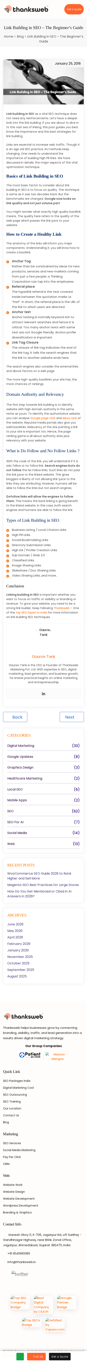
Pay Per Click (12, 1157)
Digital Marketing (20, 746)
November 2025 (20, 956)
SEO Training (12, 1101)
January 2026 (18, 950)
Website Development (19, 1198)
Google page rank (42, 418)
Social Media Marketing (19, 1150)
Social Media (17, 833)
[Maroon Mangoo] (57, 1056)
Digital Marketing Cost (18, 1087)
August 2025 (17, 976)
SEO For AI (15, 822)
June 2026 (15, 924)
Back (16, 717)
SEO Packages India (16, 1080)
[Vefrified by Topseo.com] (55, 1325)
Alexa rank (70, 418)
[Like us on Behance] (51, 1274)
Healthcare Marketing (24, 778)
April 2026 (15, 937)
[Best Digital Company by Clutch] (43, 1305)
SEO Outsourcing (15, 1094)
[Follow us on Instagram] (34, 1274)
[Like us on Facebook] (5, 1274)
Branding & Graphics (17, 1212)
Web (11, 844)
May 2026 (14, 930)
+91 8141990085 (18, 1253)
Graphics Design (20, 767)
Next (70, 717)
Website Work (12, 1184)
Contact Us (11, 1115)
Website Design (14, 1191)
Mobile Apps (17, 800)
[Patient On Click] (30, 1056)
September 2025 (20, 969)
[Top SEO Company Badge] (20, 1305)
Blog (20, 36)
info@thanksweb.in (21, 1262)
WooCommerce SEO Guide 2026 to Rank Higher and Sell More (39, 876)
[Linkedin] (43, 693)
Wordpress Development (20, 1205)
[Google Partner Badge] (66, 1305)
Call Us (38, 1356)
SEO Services (12, 1143)
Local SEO (15, 789)
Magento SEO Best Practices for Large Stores (43, 885)
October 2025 (18, 963)
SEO (10, 811)
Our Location (12, 1108)
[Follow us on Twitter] (20, 1274)
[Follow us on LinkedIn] (43, 1274)
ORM (6, 1163)
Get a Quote (74, 9)
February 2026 (18, 943)
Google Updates (20, 757)
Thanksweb (62, 608)
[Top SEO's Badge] (31, 1325)
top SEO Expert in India (31, 612)
